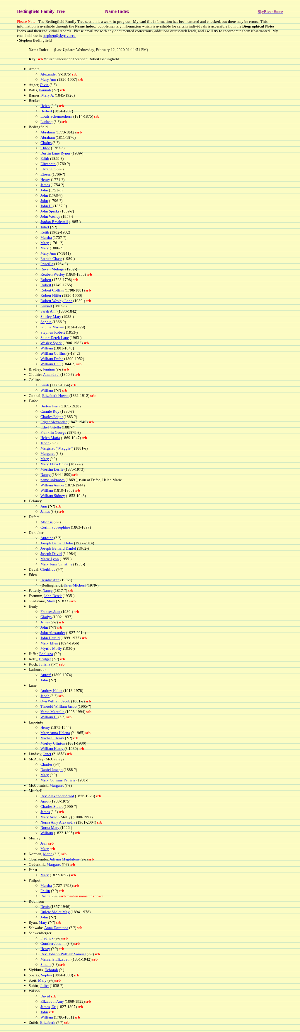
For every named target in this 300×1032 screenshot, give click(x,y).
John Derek (53, 596)
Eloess (45, 174)
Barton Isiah (50, 406)
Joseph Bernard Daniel (58, 548)
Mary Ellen (49, 643)
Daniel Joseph (51, 769)
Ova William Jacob (55, 701)
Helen (45, 106)
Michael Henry (52, 738)
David (45, 996)
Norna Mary (49, 827)
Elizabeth (48, 164)
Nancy (45, 474)
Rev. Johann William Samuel (63, 954)
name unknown (52, 480)
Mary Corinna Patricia (58, 780)
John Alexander (52, 632)
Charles (46, 764)
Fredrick (47, 938)
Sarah (44, 385)
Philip (45, 891)
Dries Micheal (75, 585)
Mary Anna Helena (55, 733)
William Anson (52, 485)
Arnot (45, 801)
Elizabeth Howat (55, 395)
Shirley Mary (50, 316)
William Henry (52, 748)
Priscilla (46, 264)
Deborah (51, 970)
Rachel (46, 896)
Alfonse (46, 522)
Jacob (45, 443)
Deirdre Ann (49, 580)
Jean (43, 843)
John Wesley (50, 216)
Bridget (45, 659)
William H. (48, 717)
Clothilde (47, 569)
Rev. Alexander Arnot (57, 796)
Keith (44, 232)
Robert (45, 279)
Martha (46, 237)
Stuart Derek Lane (54, 337)
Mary (44, 243)
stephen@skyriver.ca (59, 35)
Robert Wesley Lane (56, 301)
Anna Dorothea (56, 927)
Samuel (46, 306)
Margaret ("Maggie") (56, 448)
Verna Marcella (52, 711)
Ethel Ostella (50, 427)
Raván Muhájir (52, 269)
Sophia (46, 322)
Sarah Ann (48, 311)
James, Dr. (48, 1006)
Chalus (46, 142)
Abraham (47, 132)
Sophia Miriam (52, 327)
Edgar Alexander (53, 422)
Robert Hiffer (50, 295)
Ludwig (46, 121)
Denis (45, 906)
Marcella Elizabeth (55, 959)
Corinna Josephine (55, 527)
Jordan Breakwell (54, 222)
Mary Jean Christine (56, 564)
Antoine (46, 538)
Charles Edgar (51, 416)
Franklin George (53, 432)
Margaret (47, 453)
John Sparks (49, 211)
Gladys (46, 617)
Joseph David (51, 553)
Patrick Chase (51, 258)
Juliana (44, 664)
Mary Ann (48, 79)
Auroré (45, 675)
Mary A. (47, 95)
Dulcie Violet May (55, 912)
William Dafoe (51, 358)
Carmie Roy (49, 411)
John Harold (50, 638)
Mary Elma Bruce (54, 464)
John (44, 190)
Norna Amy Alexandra (57, 822)
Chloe (45, 148)
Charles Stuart (51, 806)
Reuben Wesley (52, 274)
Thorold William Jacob (58, 706)
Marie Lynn (49, 559)
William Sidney (52, 495)
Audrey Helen (51, 690)
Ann (43, 506)
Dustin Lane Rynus (55, 153)
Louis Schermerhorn (56, 116)
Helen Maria (50, 438)
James (45, 185)
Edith (44, 158)
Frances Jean (50, 611)
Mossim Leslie (52, 469)
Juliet (44, 227)
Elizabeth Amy (52, 1001)
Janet (47, 754)
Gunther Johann (53, 943)
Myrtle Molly (51, 648)
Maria (47, 854)
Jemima (49, 369)
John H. (46, 206)
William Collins (53, 353)
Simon (45, 964)
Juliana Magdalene (65, 859)
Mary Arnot (49, 817)
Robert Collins (52, 290)
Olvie (44, 85)
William (46, 348)
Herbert (46, 111)
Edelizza (46, 654)
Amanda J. (51, 374)
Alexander (48, 74)
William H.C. (50, 364)
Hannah (45, 90)
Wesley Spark (51, 343)
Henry (45, 179)
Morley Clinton (52, 743)
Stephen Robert (52, 332)
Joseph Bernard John (56, 543)
